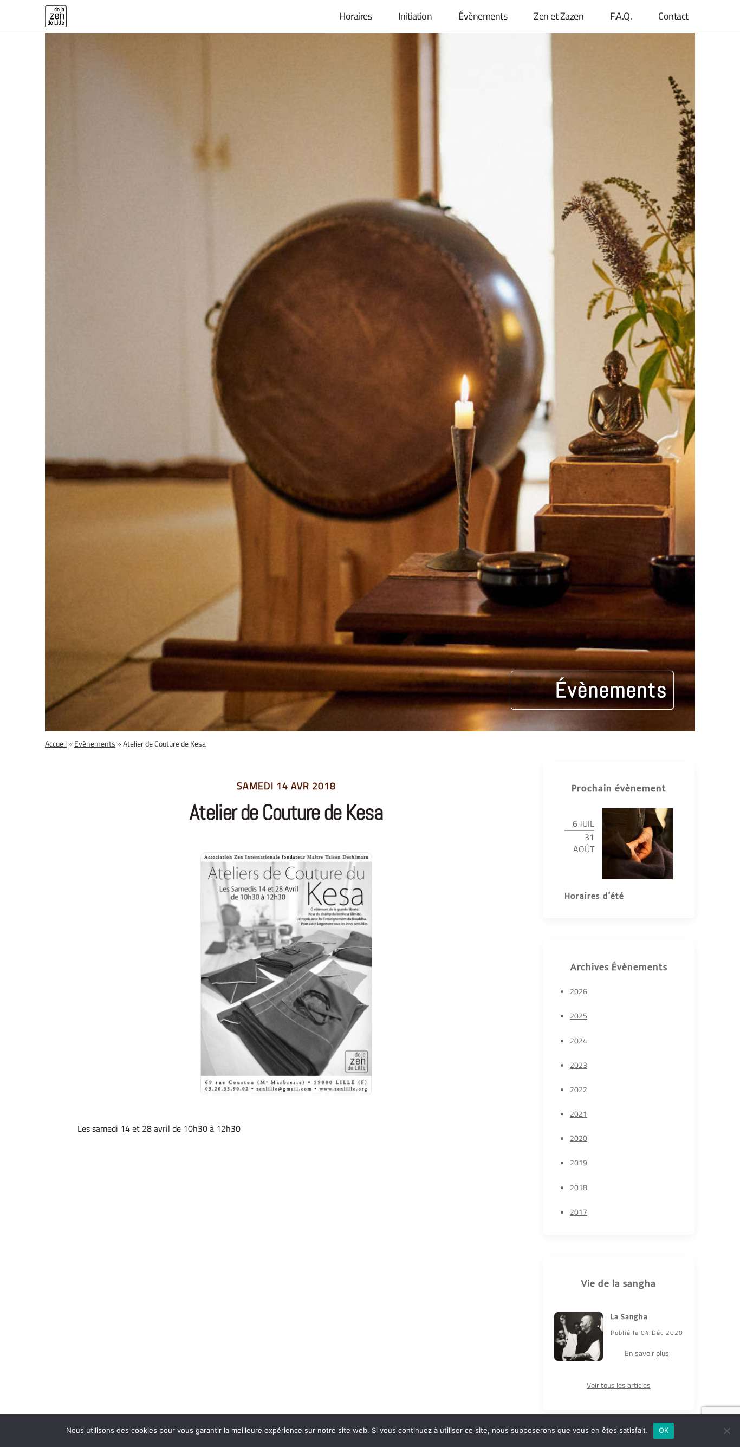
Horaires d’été (594, 896)
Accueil (56, 743)
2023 (578, 1064)
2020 (578, 1138)
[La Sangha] (578, 1336)
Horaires (355, 16)
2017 (578, 1211)
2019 (578, 1162)
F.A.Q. (621, 16)
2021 (578, 1113)
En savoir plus (647, 1353)
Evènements (94, 743)
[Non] (726, 1430)
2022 (578, 1089)
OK (664, 1430)
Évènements (482, 16)
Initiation (415, 16)
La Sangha (629, 1316)
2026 (578, 991)
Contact (673, 16)
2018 (578, 1187)
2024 (578, 1040)
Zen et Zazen (558, 16)
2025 (578, 1015)
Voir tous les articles (619, 1385)
